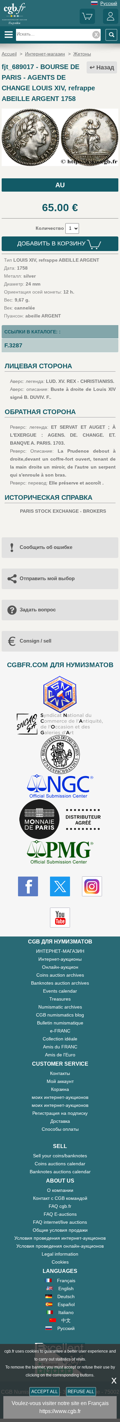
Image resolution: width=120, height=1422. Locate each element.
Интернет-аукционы (60, 959)
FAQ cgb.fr (60, 1206)
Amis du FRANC (60, 1046)
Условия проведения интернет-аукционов (60, 1238)
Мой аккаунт (60, 1081)
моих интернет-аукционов (60, 1097)
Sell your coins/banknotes (60, 1155)
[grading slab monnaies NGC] (60, 786)
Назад (105, 67)
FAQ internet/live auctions (60, 1222)
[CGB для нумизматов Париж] (14, 24)
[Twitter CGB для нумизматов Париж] (60, 886)
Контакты (60, 1073)
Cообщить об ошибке (46, 547)
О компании (60, 1190)
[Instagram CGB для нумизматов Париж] (92, 886)
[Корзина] (87, 22)
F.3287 (13, 345)
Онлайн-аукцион (60, 967)
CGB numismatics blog (60, 1015)
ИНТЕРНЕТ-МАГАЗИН (60, 951)
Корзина (60, 1089)
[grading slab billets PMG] (60, 853)
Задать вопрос (38, 609)
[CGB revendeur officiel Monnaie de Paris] (60, 819)
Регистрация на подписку (60, 1113)
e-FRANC (60, 1030)
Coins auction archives (60, 975)
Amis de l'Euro (60, 1054)
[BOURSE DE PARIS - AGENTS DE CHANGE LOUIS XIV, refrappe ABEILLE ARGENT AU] (60, 164)
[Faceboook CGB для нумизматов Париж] (28, 886)
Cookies (60, 1262)
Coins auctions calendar (60, 1163)
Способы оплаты (60, 1129)
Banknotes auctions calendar (60, 1171)
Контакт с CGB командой (60, 1198)
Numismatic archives (60, 1007)
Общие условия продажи (60, 1230)
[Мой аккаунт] (110, 22)
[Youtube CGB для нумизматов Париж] (60, 918)
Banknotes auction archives (60, 983)
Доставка (60, 1121)
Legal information (60, 1254)
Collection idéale (60, 1038)
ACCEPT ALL (44, 1391)
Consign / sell (35, 641)
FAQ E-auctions (60, 1214)
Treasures (60, 999)
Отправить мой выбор (47, 578)
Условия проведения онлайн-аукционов (60, 1246)
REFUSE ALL (81, 1391)
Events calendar (60, 991)
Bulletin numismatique (60, 1022)
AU (60, 185)
